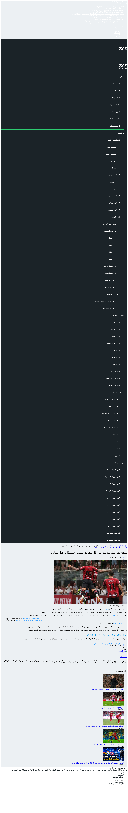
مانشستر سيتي (111, 147)
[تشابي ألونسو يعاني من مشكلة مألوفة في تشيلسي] (113, 687)
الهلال (110, 252)
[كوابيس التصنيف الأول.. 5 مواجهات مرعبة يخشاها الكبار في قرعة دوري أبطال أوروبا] (113, 761)
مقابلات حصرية (115, 105)
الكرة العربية (116, 217)
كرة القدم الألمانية (114, 203)
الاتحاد (110, 238)
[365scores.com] (123, 51)
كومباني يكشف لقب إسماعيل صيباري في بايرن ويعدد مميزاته (105, 10)
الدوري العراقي (115, 357)
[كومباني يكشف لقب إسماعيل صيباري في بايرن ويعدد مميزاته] (113, 724)
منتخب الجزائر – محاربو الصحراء (110, 434)
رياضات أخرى (119, 448)
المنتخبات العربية (118, 392)
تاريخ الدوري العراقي (113, 533)
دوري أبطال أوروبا (114, 371)
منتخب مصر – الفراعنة (113, 406)
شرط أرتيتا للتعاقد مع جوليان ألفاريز (112, 8)
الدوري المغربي (115, 350)
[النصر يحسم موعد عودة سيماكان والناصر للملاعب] (113, 742)
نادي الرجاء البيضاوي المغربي (103, 301)
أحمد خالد (124, 558)
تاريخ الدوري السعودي (113, 526)
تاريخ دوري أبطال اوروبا (112, 476)
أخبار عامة (116, 83)
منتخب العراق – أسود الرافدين (110, 427)
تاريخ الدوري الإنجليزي (113, 498)
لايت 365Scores (115, 126)
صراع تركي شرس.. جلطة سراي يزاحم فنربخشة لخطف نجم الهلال (103, 21)
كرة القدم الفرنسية (114, 210)
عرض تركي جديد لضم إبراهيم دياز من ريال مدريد (109, 17)
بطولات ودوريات (118, 315)
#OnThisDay (26, 619)
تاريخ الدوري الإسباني (113, 505)
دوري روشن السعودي (109, 224)
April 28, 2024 (117, 623)
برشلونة (113, 189)
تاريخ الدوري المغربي (113, 540)
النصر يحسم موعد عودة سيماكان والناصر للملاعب (108, 12)
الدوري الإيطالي (112, 547)
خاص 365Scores (115, 119)
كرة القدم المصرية (110, 273)
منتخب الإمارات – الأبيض (112, 420)
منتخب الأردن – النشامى (112, 441)
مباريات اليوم (119, 455)
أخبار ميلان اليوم (122, 547)
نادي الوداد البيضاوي (106, 308)
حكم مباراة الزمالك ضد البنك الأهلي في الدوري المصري (106, 22)
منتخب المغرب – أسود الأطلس (110, 413)
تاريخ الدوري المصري (113, 519)
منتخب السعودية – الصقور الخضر (109, 399)
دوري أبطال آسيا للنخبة (113, 378)
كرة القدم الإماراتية (110, 266)
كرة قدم (121, 133)
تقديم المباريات (115, 91)
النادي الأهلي (108, 280)
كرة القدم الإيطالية (114, 196)
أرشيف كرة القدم (118, 462)
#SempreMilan (35, 619)
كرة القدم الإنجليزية (114, 140)
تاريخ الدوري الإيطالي (113, 512)
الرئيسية (124, 546)
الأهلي (110, 259)
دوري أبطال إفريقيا (114, 385)
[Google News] (122, 651)
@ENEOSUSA (20, 620)
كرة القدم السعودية (110, 231)
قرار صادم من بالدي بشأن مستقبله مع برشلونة (109, 19)
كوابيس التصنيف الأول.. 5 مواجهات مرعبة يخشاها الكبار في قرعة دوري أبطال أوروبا (98, 14)
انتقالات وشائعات (114, 98)
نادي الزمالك (108, 287)
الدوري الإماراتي (115, 364)
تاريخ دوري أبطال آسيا (113, 491)
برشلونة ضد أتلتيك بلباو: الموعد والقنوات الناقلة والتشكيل (106, 15)
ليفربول (113, 161)
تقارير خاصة (116, 112)
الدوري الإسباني (115, 329)
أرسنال (114, 168)
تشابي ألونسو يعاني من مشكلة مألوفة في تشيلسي (108, 6)
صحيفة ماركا (112, 615)
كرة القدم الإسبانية (114, 175)
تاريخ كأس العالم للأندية (112, 469)
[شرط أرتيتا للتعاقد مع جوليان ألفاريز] (113, 705)
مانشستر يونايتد (111, 154)
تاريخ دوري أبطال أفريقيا (112, 483)
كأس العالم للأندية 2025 (116, 784)
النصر (110, 245)
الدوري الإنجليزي (115, 322)
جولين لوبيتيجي (102, 644)
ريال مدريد (112, 182)
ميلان (107, 609)
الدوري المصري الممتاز (112, 343)
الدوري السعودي (115, 336)
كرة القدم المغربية (110, 294)
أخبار (122, 76)
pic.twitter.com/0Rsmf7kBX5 (34, 620)
